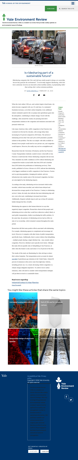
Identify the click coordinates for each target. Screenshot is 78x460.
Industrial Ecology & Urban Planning (25, 282)
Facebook (33, 95)
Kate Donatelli (32, 91)
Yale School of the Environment (8, 2)
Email (44, 95)
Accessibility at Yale (33, 376)
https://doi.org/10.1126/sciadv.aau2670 (62, 150)
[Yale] (4, 375)
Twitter (39, 95)
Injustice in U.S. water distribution (54, 338)
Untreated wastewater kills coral (22, 302)
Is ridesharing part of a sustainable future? (38, 74)
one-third (14, 259)
